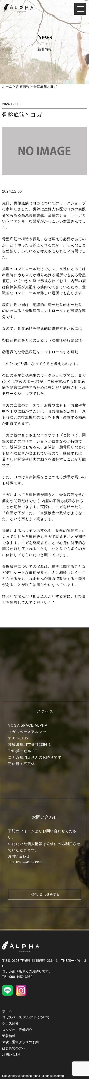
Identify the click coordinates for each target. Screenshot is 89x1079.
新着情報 (8, 1036)
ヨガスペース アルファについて (26, 1017)
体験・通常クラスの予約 (20, 1042)
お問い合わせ (12, 1054)
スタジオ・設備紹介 (17, 1030)
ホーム (7, 1011)
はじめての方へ (13, 1048)
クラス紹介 (10, 1023)
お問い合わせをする (45, 894)
